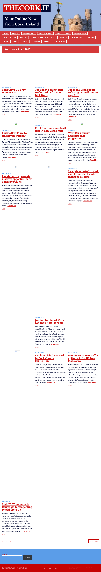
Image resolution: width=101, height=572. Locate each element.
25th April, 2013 (72, 130)
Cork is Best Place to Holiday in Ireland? (14, 134)
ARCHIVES (79, 568)
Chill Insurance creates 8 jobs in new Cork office (50, 129)
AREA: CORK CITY (28, 33)
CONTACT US (73, 569)
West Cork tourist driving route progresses (79, 136)
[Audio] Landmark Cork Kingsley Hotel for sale (49, 321)
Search (4, 554)
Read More (24, 111)
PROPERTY (36, 41)
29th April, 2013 (6, 87)
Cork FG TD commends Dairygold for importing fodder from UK (17, 507)
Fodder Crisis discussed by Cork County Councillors (49, 358)
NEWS (3, 114)
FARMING (91, 37)
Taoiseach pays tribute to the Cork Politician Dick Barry (49, 92)
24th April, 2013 (39, 317)
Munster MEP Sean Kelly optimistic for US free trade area (83, 358)
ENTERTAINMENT (77, 37)
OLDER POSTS (94, 541)
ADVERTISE (88, 568)
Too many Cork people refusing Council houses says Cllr (83, 92)
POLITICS (25, 41)
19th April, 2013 (72, 353)
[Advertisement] (50, 69)
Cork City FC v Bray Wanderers (14, 91)
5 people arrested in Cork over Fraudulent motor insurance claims (83, 174)
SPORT (46, 41)
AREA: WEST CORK (10, 37)
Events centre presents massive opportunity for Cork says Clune (17, 179)
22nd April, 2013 (6, 501)
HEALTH (6, 41)
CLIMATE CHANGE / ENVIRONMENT (43, 37)
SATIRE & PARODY (59, 41)
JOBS (15, 41)
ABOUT (71, 568)
